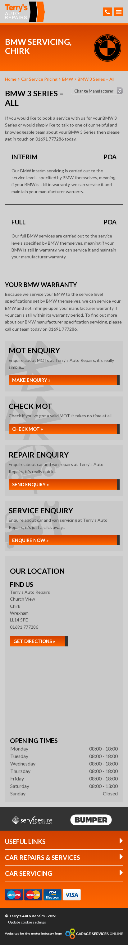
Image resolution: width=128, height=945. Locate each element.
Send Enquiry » (30, 484)
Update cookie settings (27, 922)
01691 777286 (24, 627)
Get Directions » (34, 641)
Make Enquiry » (31, 380)
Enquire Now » (30, 540)
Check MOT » (27, 429)
